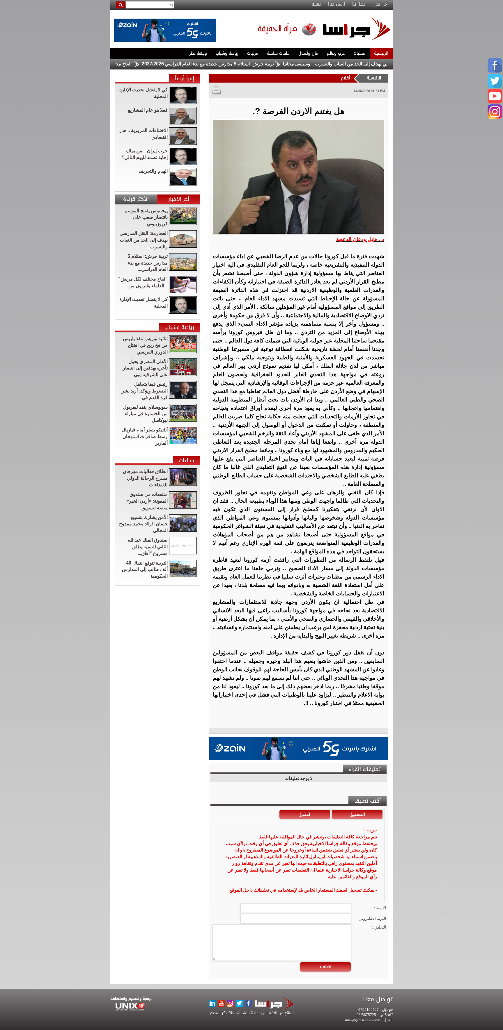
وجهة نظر (198, 53)
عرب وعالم (336, 53)
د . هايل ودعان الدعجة (360, 239)
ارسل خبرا (336, 4)
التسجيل (357, 814)
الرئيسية (381, 53)
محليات (359, 53)
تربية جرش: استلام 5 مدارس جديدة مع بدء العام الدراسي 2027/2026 (241, 63)
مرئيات (252, 53)
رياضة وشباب (227, 53)
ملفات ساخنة (278, 53)
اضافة (325, 967)
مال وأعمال (308, 53)
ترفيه (316, 4)
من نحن (380, 4)
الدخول (304, 814)
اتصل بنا (359, 4)
